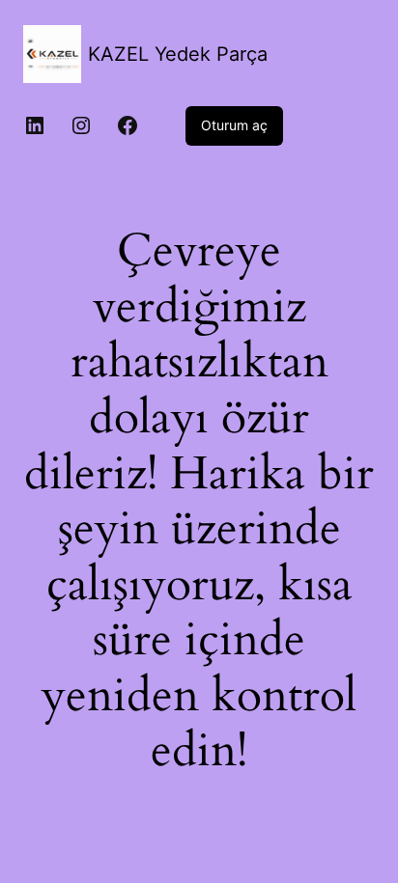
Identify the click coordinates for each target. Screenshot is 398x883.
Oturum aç (234, 125)
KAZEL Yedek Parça (178, 54)
